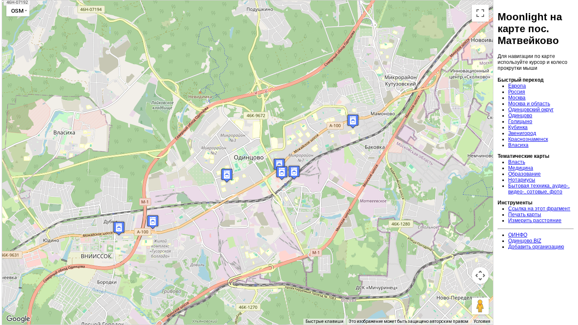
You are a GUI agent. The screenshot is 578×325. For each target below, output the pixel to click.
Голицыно (520, 121)
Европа (517, 86)
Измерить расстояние (534, 220)
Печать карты (524, 215)
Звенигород (522, 133)
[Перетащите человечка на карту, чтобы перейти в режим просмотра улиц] (480, 305)
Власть (516, 162)
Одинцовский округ (530, 110)
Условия (481, 321)
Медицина (520, 168)
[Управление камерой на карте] (480, 275)
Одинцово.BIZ (524, 241)
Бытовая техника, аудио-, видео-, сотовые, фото (539, 189)
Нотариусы (521, 180)
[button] (227, 175)
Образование (524, 174)
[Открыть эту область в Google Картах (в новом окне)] (18, 319)
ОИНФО (517, 235)
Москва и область (529, 104)
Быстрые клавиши (325, 321)
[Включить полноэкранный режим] (480, 13)
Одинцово (520, 115)
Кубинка (518, 127)
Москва (517, 98)
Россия (516, 92)
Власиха (518, 145)
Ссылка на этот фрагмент (539, 209)
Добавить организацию (536, 247)
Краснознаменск (528, 139)
